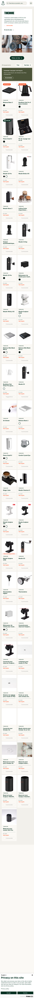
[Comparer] (14, 87)
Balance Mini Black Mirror (9, 348)
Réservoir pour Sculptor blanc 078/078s (23, 763)
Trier (18, 65)
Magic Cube (6, 490)
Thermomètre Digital (7, 592)
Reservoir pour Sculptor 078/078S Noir (8, 796)
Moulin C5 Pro (7, 174)
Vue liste (26, 65)
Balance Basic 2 (23, 420)
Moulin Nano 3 (7, 208)
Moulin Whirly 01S (8, 311)
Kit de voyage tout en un (24, 139)
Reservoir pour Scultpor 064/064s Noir (24, 796)
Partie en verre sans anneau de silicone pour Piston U (25, 697)
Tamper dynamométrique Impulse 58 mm (8, 243)
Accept (9, 993)
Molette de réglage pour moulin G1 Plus (9, 695)
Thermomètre (23, 592)
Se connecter (8, 77)
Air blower (6, 420)
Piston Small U (7, 139)
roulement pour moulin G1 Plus (23, 662)
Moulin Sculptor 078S (8, 559)
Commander (9, 115)
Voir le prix (6, 112)
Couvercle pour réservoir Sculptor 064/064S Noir (24, 626)
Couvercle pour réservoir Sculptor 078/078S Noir (8, 663)
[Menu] (31, 3)
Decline (25, 993)
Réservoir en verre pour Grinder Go (8, 762)
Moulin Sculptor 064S (23, 312)
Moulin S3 (22, 384)
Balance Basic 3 (8, 102)
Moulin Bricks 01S (24, 174)
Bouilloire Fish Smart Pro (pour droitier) (8, 385)
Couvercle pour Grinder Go (7, 729)
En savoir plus (8, 30)
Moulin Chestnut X (24, 490)
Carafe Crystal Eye (24, 455)
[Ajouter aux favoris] (14, 84)
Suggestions (9, 396)
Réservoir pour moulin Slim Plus (8, 829)
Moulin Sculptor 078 (8, 523)
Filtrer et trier (16, 58)
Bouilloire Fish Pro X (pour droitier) (25, 103)
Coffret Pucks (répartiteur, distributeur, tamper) (23, 211)
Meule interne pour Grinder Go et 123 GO (25, 730)
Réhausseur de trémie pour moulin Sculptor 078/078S (25, 277)
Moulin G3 (22, 558)
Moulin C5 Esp (23, 242)
